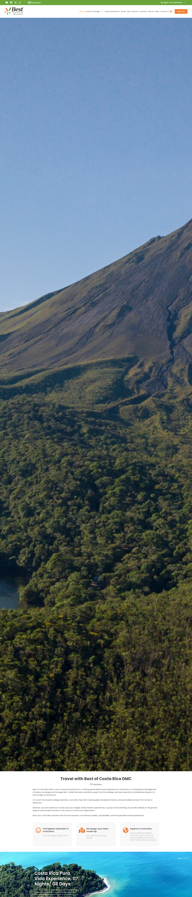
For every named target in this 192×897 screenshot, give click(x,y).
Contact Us (164, 11)
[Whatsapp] (20, 2)
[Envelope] (6, 2)
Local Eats (143, 11)
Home (81, 11)
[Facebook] (11, 2)
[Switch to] (170, 11)
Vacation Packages (92, 11)
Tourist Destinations (112, 11)
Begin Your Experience (173, 2)
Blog (157, 11)
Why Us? (151, 11)
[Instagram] (15, 2)
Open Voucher (132, 11)
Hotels (123, 11)
